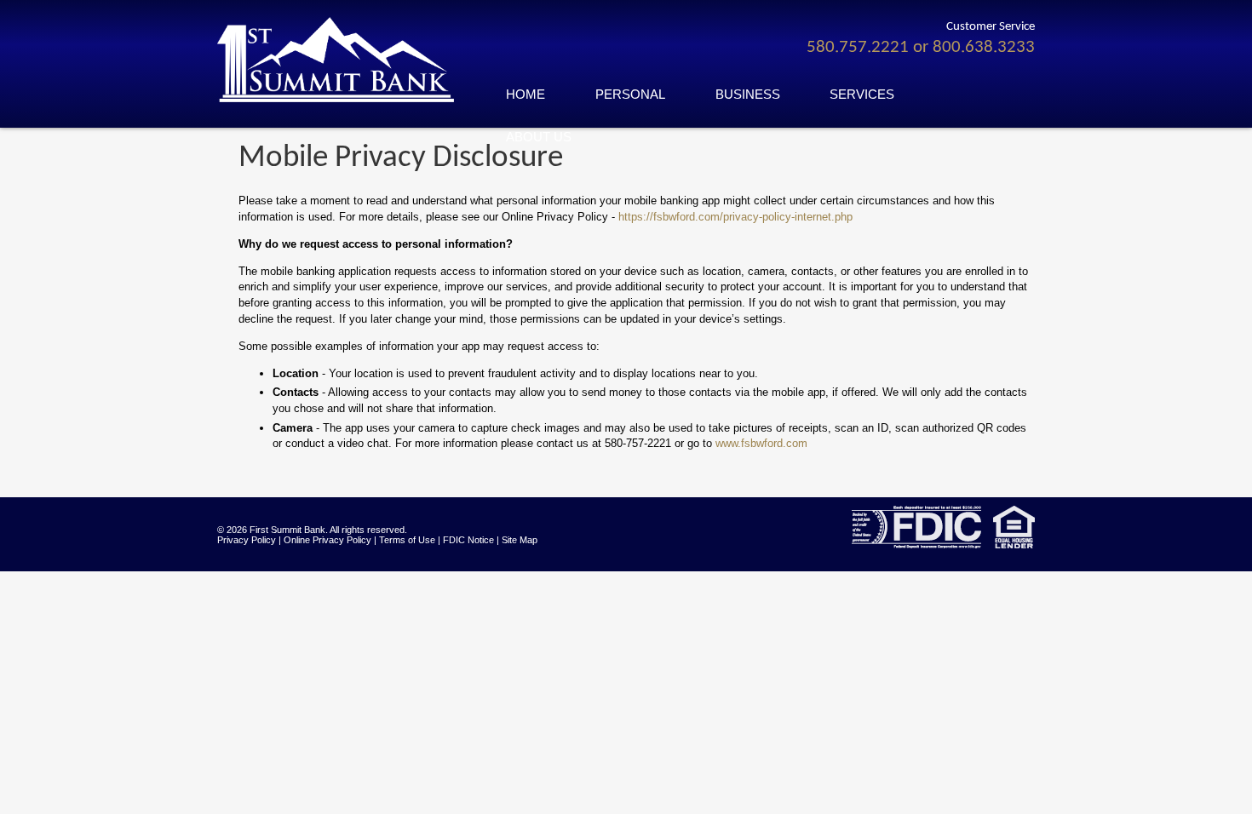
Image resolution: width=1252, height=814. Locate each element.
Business (747, 94)
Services (862, 94)
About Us (538, 137)
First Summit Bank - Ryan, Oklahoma (345, 59)
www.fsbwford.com (761, 443)
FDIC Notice (468, 540)
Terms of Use (407, 540)
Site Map (519, 540)
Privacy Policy (246, 540)
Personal (630, 94)
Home (525, 94)
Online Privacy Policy (327, 540)
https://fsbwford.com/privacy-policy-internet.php (735, 216)
